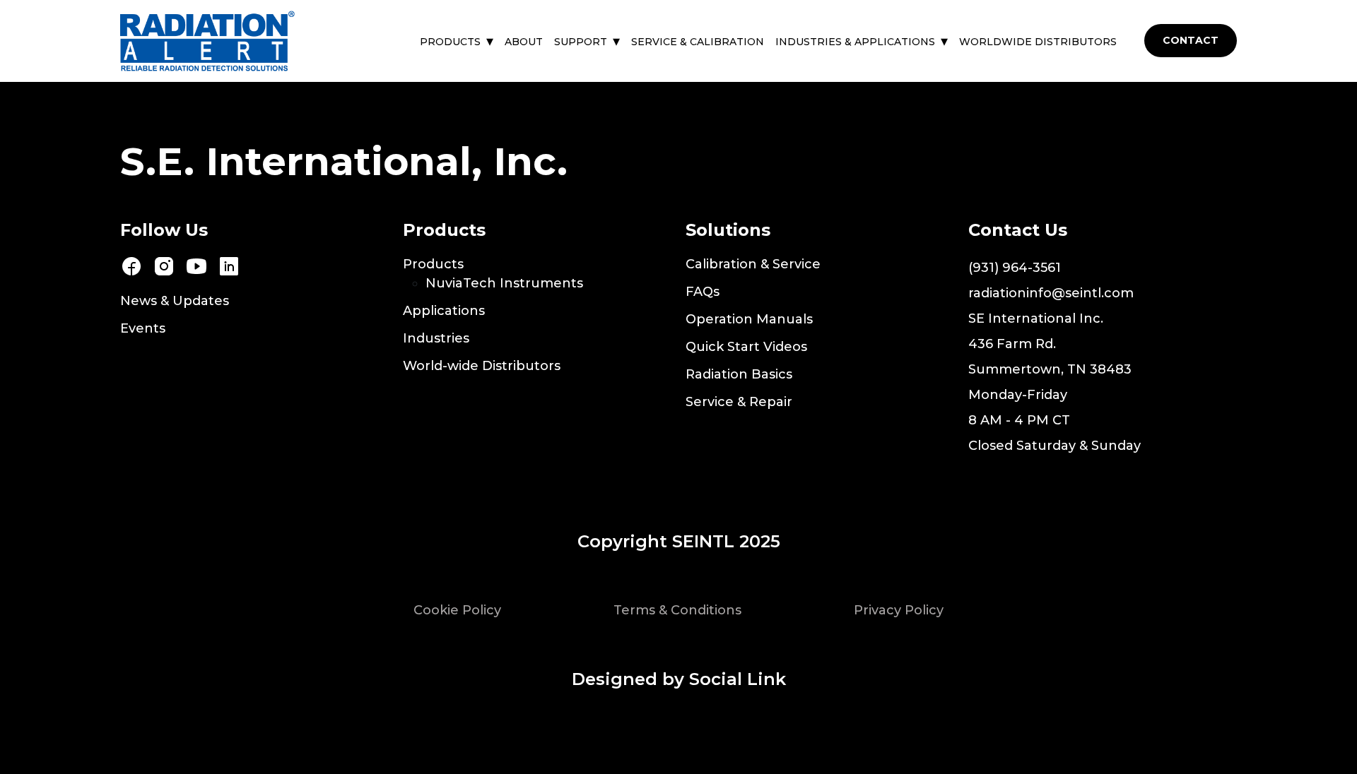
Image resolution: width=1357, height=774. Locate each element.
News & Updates (174, 301)
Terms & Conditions (677, 610)
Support (580, 41)
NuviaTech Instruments (504, 283)
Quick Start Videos (746, 347)
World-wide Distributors (481, 366)
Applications (444, 310)
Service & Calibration (697, 41)
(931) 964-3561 (1014, 267)
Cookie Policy (457, 610)
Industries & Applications (855, 41)
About (524, 41)
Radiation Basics (739, 374)
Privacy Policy (899, 610)
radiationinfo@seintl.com (1051, 293)
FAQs (702, 291)
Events (142, 328)
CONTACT (1190, 40)
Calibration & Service (753, 264)
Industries (436, 338)
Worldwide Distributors (1038, 41)
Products (450, 41)
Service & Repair (739, 402)
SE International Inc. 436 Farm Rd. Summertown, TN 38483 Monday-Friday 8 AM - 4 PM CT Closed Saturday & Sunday (1054, 382)
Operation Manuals (749, 319)
